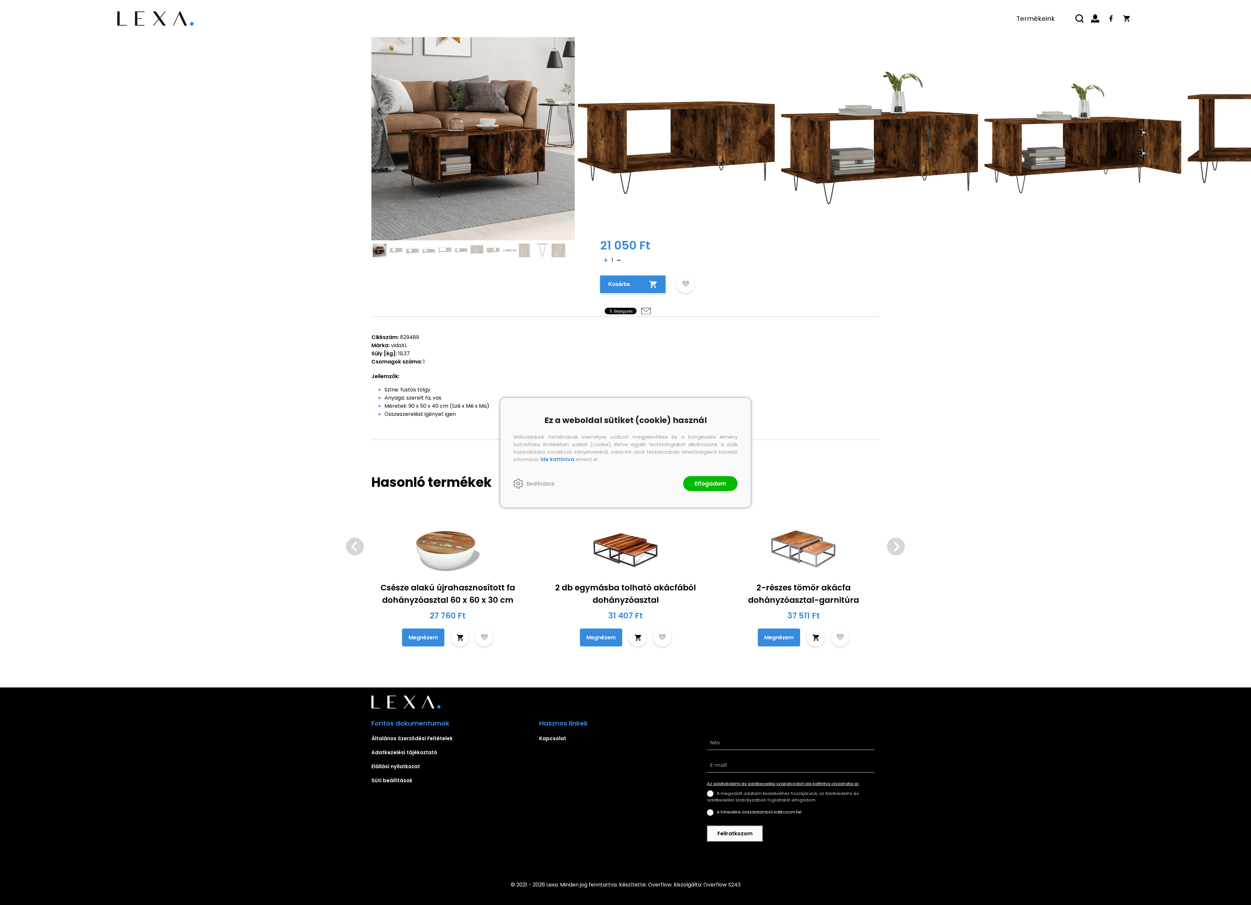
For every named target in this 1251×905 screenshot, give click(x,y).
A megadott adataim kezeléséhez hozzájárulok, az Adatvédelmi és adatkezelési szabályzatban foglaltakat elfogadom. (783, 796)
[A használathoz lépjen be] (686, 284)
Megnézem (423, 637)
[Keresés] (1079, 18)
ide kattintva (557, 459)
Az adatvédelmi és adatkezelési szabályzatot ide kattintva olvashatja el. (783, 784)
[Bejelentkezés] (1095, 18)
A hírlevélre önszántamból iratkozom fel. (759, 812)
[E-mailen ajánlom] (646, 311)
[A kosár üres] (1126, 18)
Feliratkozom (735, 833)
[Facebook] (1111, 18)
